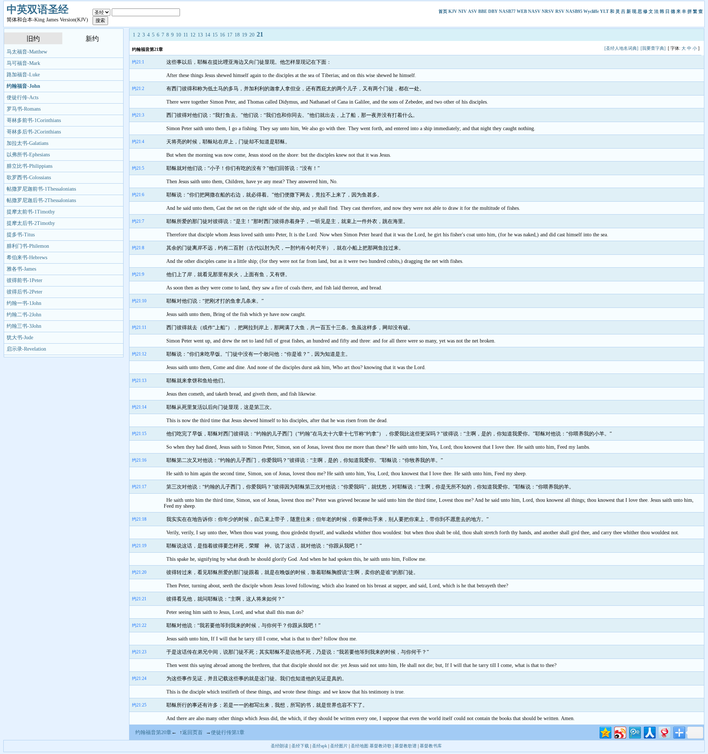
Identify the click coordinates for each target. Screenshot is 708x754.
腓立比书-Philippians (29, 166)
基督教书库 (431, 745)
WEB (522, 11)
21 (260, 34)
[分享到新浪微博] (620, 732)
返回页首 (192, 732)
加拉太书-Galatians (27, 143)
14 (207, 35)
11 (185, 35)
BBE (482, 11)
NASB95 (574, 11)
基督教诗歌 (380, 745)
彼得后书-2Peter (24, 292)
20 (251, 35)
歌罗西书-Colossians (29, 177)
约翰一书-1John (24, 303)
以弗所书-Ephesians (28, 154)
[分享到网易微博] (664, 732)
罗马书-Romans (24, 109)
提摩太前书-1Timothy (31, 212)
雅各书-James (21, 269)
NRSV (548, 11)
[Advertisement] (298, 48)
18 (237, 35)
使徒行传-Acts (22, 97)
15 (215, 35)
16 (222, 35)
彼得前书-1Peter (24, 280)
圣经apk (319, 745)
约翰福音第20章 (153, 732)
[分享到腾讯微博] (634, 732)
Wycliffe (591, 11)
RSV (560, 11)
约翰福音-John (23, 86)
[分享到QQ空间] (605, 732)
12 (192, 35)
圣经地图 (359, 745)
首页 (442, 11)
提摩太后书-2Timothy (31, 223)
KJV (452, 11)
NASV (534, 11)
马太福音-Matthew (27, 52)
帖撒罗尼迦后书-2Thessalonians (41, 200)
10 (178, 35)
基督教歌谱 (406, 745)
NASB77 (507, 11)
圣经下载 (300, 745)
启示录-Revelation (26, 349)
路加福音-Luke (23, 74)
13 (200, 35)
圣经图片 (339, 745)
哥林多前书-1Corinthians (34, 120)
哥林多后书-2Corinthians (34, 132)
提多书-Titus (21, 234)
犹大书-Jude (20, 337)
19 (244, 35)
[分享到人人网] (649, 732)
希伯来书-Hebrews (27, 257)
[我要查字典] (653, 48)
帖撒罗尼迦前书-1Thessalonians (41, 189)
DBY (493, 11)
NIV (462, 11)
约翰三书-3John (24, 326)
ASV (472, 11)
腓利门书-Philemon (28, 246)
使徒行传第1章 (227, 732)
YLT (604, 11)
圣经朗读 (279, 745)
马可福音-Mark (23, 63)
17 (229, 35)
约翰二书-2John (24, 314)
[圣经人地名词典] (621, 48)
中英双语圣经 (38, 9)
